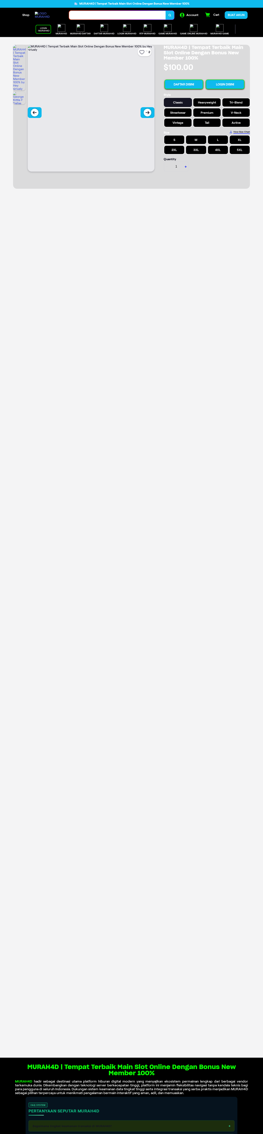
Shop (25, 15)
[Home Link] (48, 15)
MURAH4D (23, 1081)
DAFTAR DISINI (184, 84)
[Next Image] (147, 112)
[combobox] (117, 15)
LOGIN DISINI (225, 84)
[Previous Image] (35, 112)
